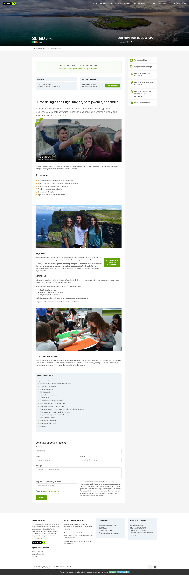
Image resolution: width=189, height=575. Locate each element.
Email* (38, 456)
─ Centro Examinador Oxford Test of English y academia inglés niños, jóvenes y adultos (78, 535)
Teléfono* (83, 456)
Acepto (112, 572)
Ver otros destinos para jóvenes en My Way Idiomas (78, 69)
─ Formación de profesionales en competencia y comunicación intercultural (78, 527)
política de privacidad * (52, 491)
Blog (153, 3)
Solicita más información (142, 103)
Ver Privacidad (123, 572)
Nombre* (39, 447)
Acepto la (49, 491)
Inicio (95, 3)
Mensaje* (39, 466)
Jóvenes (42, 48)
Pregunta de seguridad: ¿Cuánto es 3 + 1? (50, 482)
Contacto (162, 3)
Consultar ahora (112, 85)
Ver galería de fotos (143, 67)
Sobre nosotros (37, 552)
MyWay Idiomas (12, 3)
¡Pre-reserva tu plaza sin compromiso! (112, 262)
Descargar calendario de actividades (142, 94)
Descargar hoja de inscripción (144, 84)
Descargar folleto (142, 75)
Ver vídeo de (140, 60)
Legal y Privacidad (38, 554)
